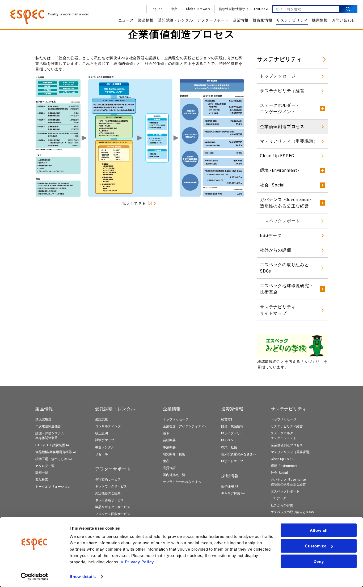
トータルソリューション (52, 486)
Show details (83, 576)
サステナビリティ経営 (282, 90)
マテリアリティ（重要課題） (289, 141)
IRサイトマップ (232, 461)
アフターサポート (213, 20)
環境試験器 (43, 419)
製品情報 (146, 20)
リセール (101, 454)
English (157, 9)
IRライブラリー (232, 433)
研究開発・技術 (174, 454)
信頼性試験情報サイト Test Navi (243, 9)
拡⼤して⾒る (134, 203)
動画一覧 (41, 473)
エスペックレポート (280, 220)
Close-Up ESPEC (277, 155)
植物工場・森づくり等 (51, 459)
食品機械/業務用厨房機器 (53, 452)
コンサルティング (108, 426)
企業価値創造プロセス (282, 126)
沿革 (166, 433)
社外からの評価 (275, 250)
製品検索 (41, 480)
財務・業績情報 (232, 426)
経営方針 (227, 419)
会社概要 (169, 440)
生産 (166, 461)
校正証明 (101, 433)
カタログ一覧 (44, 466)
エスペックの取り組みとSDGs (284, 268)
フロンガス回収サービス (112, 514)
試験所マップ (104, 440)
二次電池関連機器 (48, 426)
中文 (174, 9)
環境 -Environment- (284, 466)
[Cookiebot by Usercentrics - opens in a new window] (34, 577)
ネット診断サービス (109, 500)
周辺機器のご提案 (108, 493)
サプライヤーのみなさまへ (182, 482)
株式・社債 (229, 447)
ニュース (126, 20)
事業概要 (169, 447)
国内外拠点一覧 (174, 475)
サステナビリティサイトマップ (278, 310)
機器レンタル (104, 447)
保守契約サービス (108, 479)
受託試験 (101, 419)
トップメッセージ (278, 76)
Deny (319, 561)
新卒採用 (227, 486)
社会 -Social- (280, 473)
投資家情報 (262, 20)
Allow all (319, 530)
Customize (316, 545)
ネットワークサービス (111, 486)
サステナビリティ (292, 20)
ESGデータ (271, 235)
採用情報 (320, 20)
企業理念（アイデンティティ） (185, 426)
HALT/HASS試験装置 (50, 445)
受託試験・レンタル (175, 20)
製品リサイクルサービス (112, 507)
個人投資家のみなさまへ (238, 454)
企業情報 (240, 20)
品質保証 (169, 468)
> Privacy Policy (137, 562)
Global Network (198, 9)
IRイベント (229, 440)
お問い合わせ (343, 20)
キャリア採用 (230, 493)
